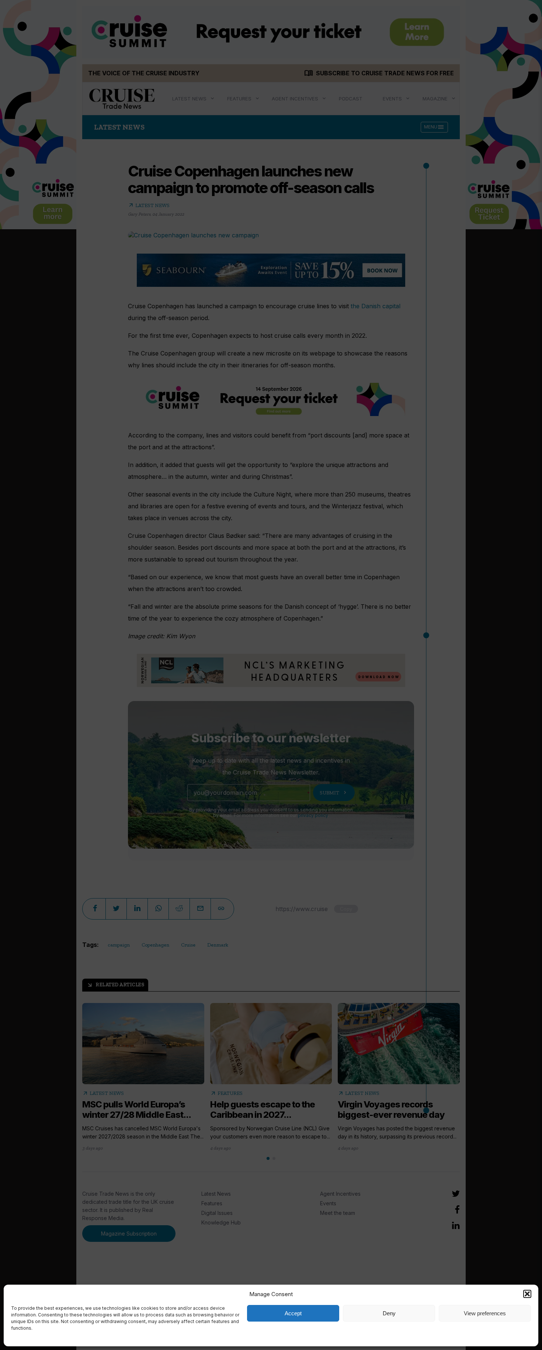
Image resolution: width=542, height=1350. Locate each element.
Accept (293, 1313)
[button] (527, 1294)
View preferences (485, 1313)
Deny (389, 1313)
